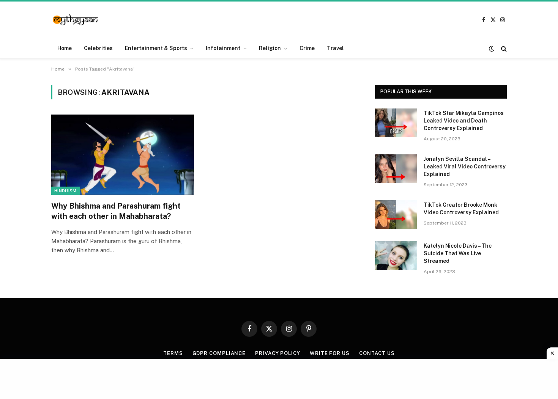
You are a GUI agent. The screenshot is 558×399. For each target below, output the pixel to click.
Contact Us (377, 353)
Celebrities (98, 48)
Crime (307, 48)
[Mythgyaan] (75, 20)
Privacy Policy (277, 353)
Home (64, 48)
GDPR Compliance (219, 353)
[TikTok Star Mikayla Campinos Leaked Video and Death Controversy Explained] (396, 122)
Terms (173, 353)
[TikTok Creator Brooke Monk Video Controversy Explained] (396, 214)
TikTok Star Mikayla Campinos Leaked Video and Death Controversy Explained (464, 120)
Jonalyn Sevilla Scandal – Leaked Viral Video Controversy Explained (465, 166)
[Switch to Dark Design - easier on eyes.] (491, 49)
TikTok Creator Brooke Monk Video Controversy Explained (461, 208)
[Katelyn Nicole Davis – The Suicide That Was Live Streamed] (396, 255)
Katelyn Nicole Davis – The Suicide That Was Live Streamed (458, 253)
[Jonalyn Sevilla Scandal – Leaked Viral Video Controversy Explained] (396, 168)
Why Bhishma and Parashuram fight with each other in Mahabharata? (116, 211)
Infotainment (223, 48)
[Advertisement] (279, 378)
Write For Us (330, 353)
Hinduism (65, 191)
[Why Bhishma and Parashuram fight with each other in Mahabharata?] (122, 155)
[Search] (503, 48)
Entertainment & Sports (156, 48)
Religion (270, 48)
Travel (335, 48)
